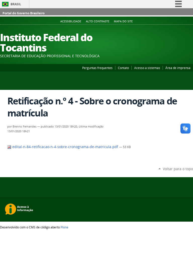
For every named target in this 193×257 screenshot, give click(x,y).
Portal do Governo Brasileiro (23, 13)
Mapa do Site (123, 21)
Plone (64, 227)
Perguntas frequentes (97, 68)
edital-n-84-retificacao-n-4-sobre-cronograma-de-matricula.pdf (65, 147)
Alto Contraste (97, 21)
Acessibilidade (70, 21)
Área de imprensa (177, 68)
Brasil (16, 4)
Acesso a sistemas (147, 68)
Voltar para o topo (178, 168)
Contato (123, 68)
